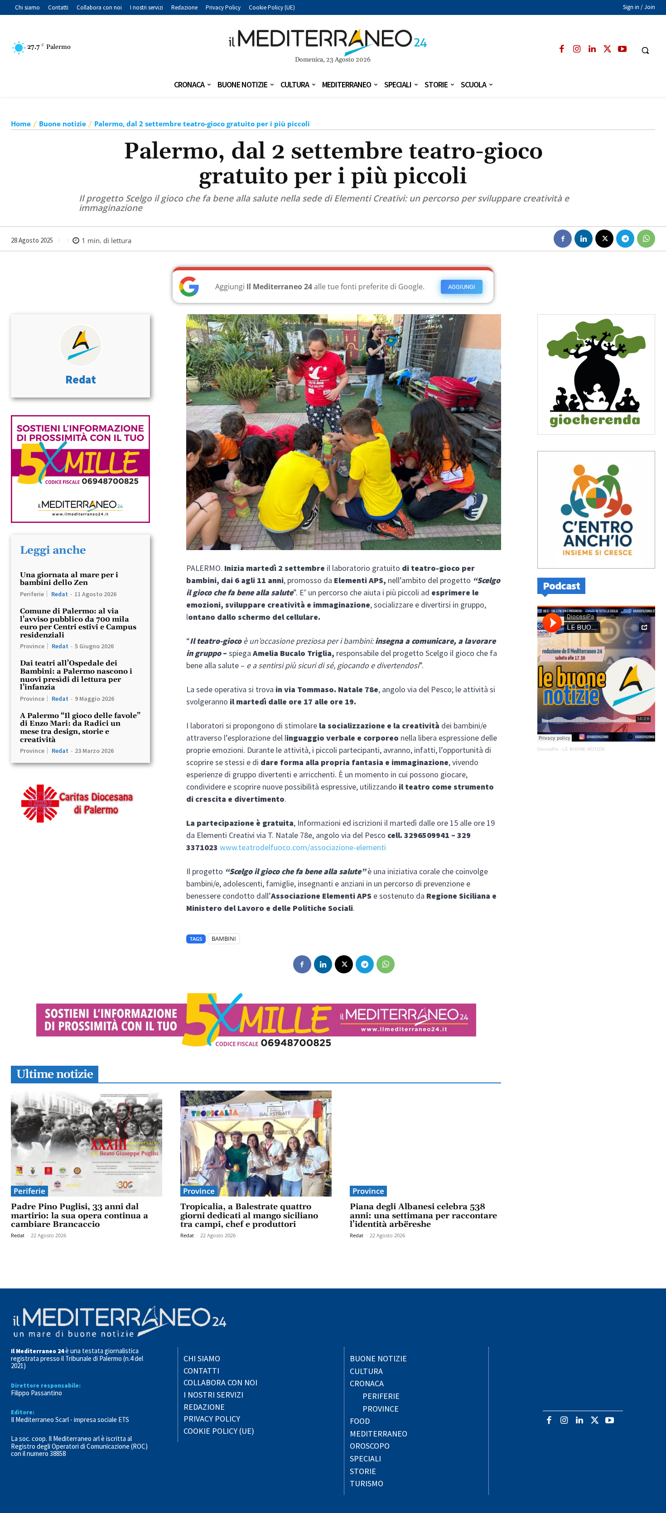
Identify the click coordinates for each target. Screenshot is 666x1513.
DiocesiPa (547, 749)
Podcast (561, 586)
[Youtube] (622, 49)
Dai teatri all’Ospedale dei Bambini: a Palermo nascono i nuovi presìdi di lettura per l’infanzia (76, 675)
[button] (645, 50)
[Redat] (80, 345)
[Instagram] (577, 49)
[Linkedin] (591, 49)
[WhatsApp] (646, 239)
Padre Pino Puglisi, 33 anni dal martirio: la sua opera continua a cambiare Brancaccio (79, 1216)
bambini (224, 938)
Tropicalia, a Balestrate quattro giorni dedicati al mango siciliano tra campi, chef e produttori (249, 1216)
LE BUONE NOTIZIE (583, 749)
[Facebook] (561, 49)
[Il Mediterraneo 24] (333, 43)
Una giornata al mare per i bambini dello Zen (69, 579)
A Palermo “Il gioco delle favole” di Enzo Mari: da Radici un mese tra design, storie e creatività (80, 727)
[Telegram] (625, 239)
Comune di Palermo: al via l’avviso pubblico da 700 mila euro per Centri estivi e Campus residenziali (78, 623)
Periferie (32, 594)
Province (32, 646)
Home (21, 123)
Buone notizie (62, 123)
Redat (80, 379)
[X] (607, 49)
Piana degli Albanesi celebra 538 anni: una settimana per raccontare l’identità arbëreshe (423, 1216)
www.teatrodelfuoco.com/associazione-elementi (303, 847)
